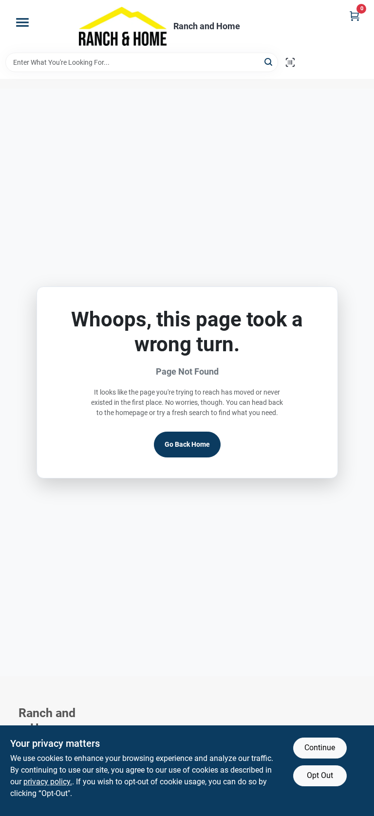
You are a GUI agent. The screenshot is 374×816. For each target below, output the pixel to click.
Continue (319, 747)
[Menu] (22, 22)
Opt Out (320, 775)
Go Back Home (187, 444)
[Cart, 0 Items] (354, 16)
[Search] (269, 62)
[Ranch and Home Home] (123, 26)
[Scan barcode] (290, 62)
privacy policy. (47, 781)
